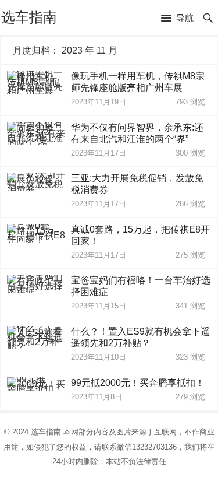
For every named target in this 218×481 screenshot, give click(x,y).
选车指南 (29, 17)
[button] (177, 18)
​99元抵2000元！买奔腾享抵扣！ (138, 383)
